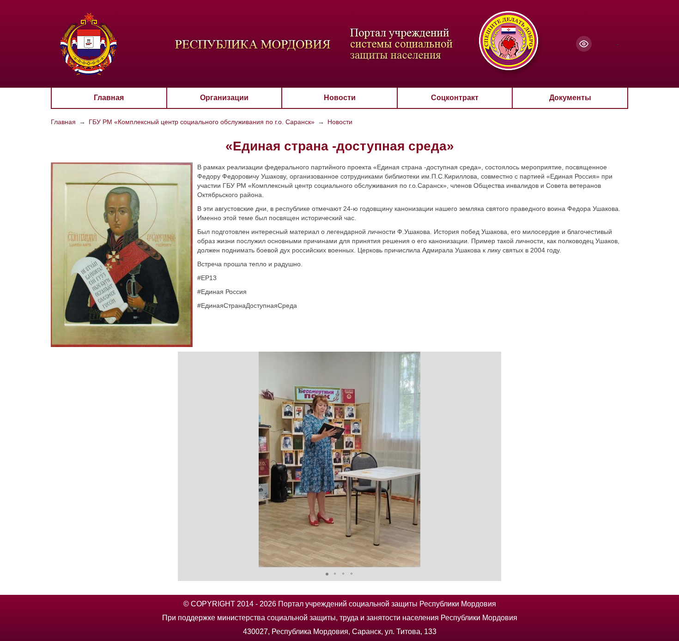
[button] (186, 459)
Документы (570, 98)
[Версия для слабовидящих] (584, 44)
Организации (224, 98)
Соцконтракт (455, 98)
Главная (109, 98)
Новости (340, 98)
